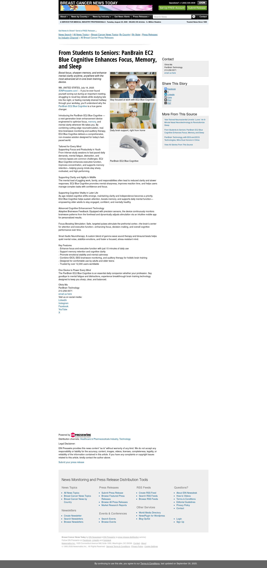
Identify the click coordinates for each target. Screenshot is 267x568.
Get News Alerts (122, 16)
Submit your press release (71, 462)
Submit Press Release (112, 492)
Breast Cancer (104, 34)
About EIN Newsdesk (186, 492)
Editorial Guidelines (185, 502)
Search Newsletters (73, 518)
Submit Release (197, 8)
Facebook (63, 306)
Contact (203, 16)
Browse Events (109, 521)
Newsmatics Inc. (68, 543)
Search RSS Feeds (148, 495)
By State (136, 34)
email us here (65, 293)
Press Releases (140, 16)
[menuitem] (79, 495)
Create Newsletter (73, 515)
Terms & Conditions (186, 498)
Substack (107, 540)
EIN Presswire (109, 537)
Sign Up (180, 521)
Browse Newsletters (73, 521)
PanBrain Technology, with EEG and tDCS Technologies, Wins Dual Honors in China (182, 138)
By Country (124, 34)
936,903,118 (133, 22)
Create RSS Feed (147, 492)
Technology (125, 438)
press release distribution (128, 537)
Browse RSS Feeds (148, 498)
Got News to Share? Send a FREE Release (78, 30)
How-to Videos (183, 495)
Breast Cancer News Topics (77, 495)
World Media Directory (150, 512)
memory (92, 121)
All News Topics (81, 34)
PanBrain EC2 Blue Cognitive (73, 106)
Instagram (63, 303)
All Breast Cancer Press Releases (97, 37)
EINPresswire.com (68, 90)
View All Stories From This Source (178, 144)
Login (179, 518)
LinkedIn (63, 300)
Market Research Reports (114, 505)
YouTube (63, 309)
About (63, 16)
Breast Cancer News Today (89, 2)
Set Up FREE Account (172, 8)
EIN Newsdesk (95, 537)
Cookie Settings (151, 546)
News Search (65, 34)
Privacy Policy (183, 505)
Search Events (109, 518)
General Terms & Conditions (118, 546)
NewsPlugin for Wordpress (152, 515)
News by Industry (101, 16)
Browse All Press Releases (115, 502)
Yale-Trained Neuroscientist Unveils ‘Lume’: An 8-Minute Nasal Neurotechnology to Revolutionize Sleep (185, 122)
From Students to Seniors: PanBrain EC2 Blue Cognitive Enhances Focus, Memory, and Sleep (184, 131)
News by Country (79, 16)
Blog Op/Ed (144, 518)
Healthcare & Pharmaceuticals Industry (99, 438)
